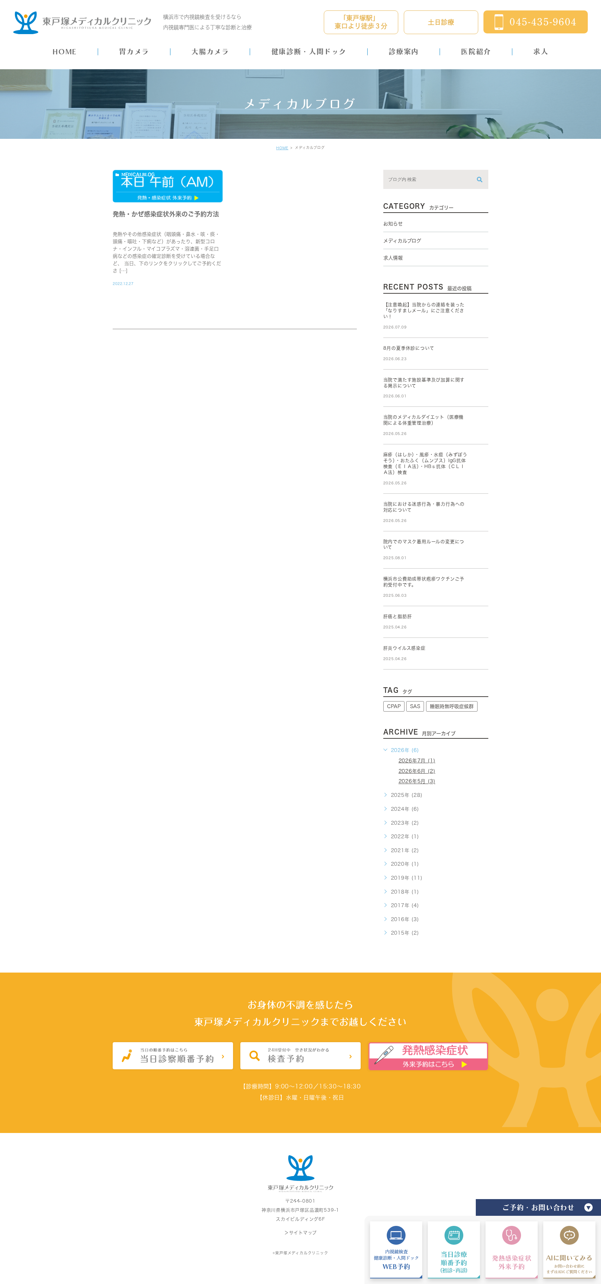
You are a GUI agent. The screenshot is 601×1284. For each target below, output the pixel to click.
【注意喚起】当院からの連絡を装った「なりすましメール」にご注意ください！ (424, 310)
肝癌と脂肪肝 (397, 616)
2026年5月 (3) (417, 781)
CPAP (394, 706)
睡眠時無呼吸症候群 (452, 706)
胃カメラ (134, 51)
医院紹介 (476, 51)
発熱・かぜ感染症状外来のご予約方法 (166, 214)
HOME (65, 51)
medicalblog (137, 174)
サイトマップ (303, 1233)
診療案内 (403, 51)
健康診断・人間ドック (308, 51)
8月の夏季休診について (408, 348)
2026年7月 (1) (417, 760)
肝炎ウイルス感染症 (404, 648)
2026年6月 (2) (417, 771)
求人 (540, 51)
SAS (415, 706)
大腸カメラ (210, 51)
